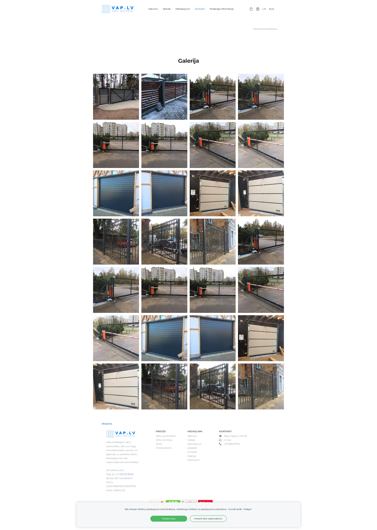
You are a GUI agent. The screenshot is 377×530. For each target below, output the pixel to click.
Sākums (192, 436)
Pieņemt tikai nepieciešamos (208, 518)
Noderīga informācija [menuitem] (221, 9)
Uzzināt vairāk (235, 509)
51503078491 (126, 474)
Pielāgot (247, 509)
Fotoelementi (163, 448)
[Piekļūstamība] (257, 9)
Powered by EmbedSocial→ (265, 29)
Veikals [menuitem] (167, 9)
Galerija (191, 456)
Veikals (191, 440)
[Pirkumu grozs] (251, 9)
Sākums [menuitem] (153, 9)
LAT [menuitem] (264, 9)
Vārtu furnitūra (164, 440)
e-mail (227, 440)
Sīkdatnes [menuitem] (107, 423)
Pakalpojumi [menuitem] (183, 9)
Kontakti (192, 451)
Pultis (159, 444)
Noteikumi (193, 460)
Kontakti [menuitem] (200, 9)
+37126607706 (232, 444)
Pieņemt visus (169, 518)
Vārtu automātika (165, 436)
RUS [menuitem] (271, 9)
